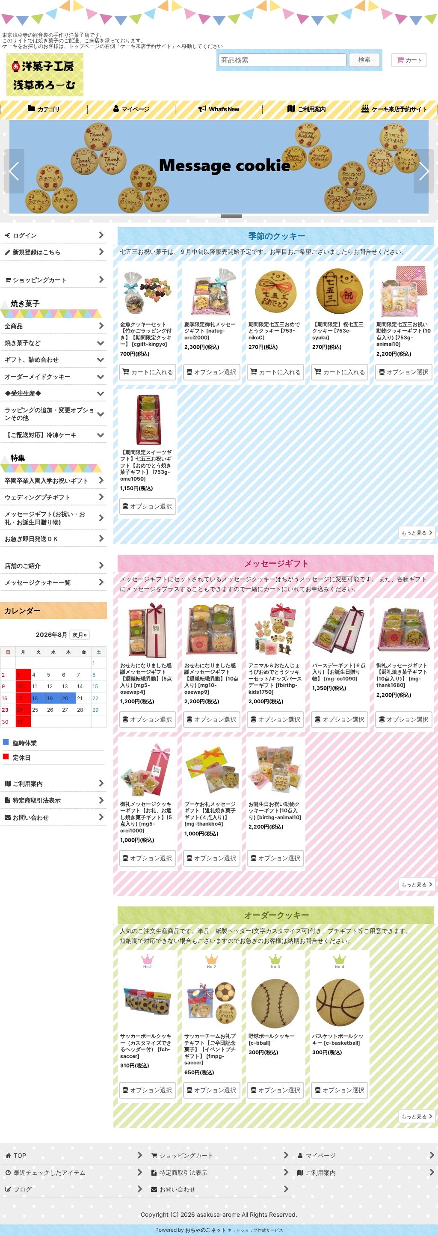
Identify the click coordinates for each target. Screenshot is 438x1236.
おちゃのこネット (205, 1230)
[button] (14, 171)
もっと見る (414, 532)
